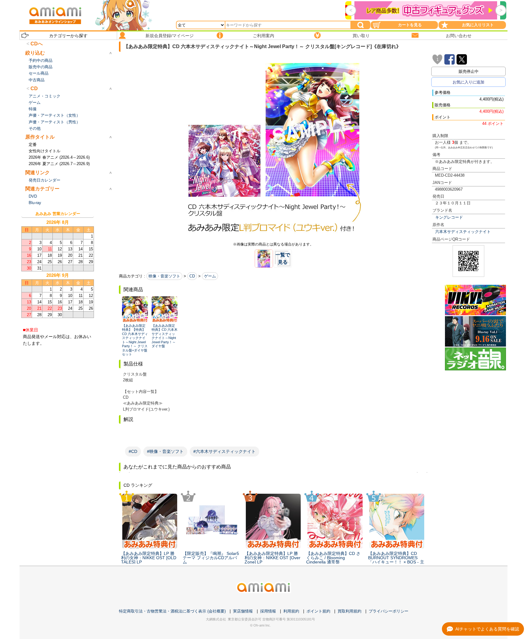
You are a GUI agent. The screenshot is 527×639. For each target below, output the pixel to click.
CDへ (36, 43)
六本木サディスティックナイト (463, 231)
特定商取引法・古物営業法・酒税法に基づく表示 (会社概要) (172, 611)
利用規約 (291, 611)
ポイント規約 (318, 611)
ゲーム (210, 276)
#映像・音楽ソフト (165, 451)
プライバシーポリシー (388, 611)
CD (192, 276)
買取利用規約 (349, 611)
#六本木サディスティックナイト (224, 451)
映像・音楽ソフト (164, 276)
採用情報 (268, 611)
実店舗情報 (243, 611)
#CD (133, 451)
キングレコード (449, 217)
